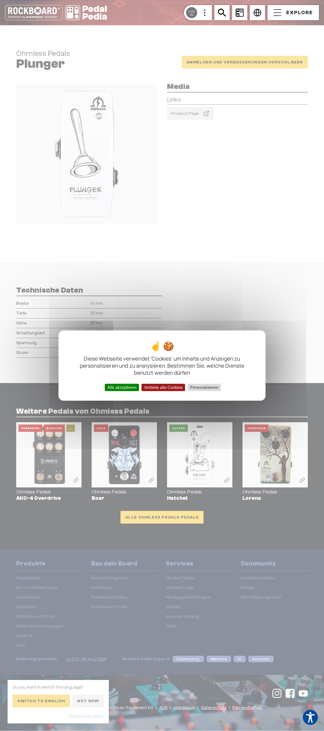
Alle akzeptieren (121, 387)
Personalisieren (204, 387)
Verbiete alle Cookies (163, 387)
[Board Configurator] (239, 12)
